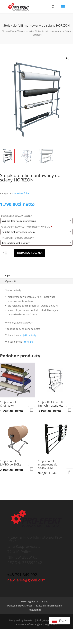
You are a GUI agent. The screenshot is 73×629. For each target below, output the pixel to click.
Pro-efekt (28, 341)
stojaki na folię (28, 335)
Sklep (45, 601)
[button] (68, 58)
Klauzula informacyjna (49, 605)
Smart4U (29, 620)
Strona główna (9, 30)
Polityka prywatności (19, 605)
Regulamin (35, 609)
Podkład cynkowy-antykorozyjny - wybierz (26, 226)
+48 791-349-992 (22, 574)
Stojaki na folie (25, 30)
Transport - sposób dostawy (17, 237)
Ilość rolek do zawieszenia (16, 215)
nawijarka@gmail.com (26, 579)
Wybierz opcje (31, 409)
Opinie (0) (10, 281)
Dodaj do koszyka (29, 252)
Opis (8, 275)
